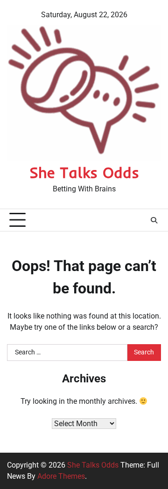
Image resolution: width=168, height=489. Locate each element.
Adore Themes (61, 476)
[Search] (154, 220)
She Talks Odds (84, 172)
